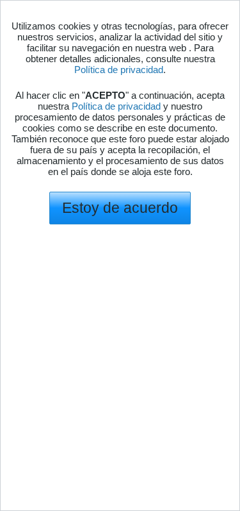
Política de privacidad (118, 69)
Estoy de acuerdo (120, 207)
